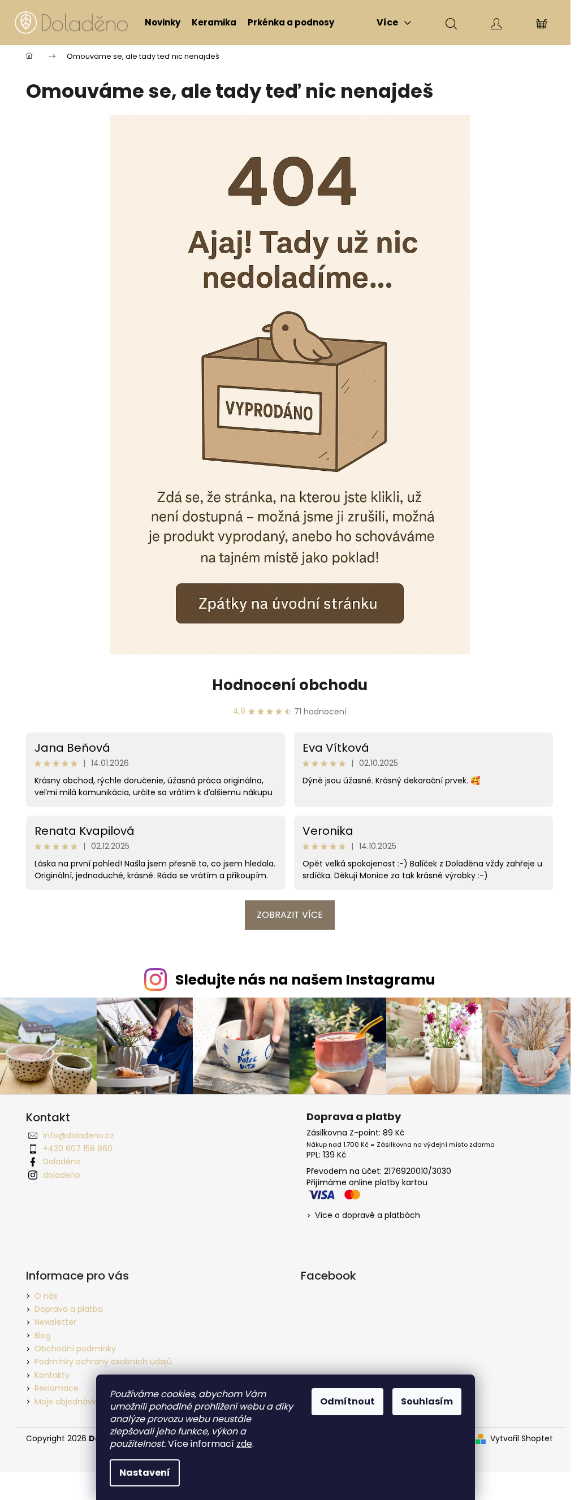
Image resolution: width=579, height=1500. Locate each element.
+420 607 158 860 (78, 1148)
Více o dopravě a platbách (367, 1215)
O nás (46, 1296)
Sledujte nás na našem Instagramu (305, 980)
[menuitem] (162, 22)
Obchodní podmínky (75, 1348)
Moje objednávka (67, 1401)
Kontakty (52, 1375)
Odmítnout (347, 1401)
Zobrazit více (290, 914)
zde (244, 1443)
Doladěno (62, 1161)
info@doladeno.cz (78, 1135)
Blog (42, 1335)
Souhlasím (427, 1401)
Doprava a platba (68, 1309)
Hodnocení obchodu (290, 685)
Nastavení (144, 1472)
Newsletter (55, 1322)
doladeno (61, 1175)
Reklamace (56, 1388)
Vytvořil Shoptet (521, 1438)
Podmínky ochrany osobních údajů (103, 1361)
